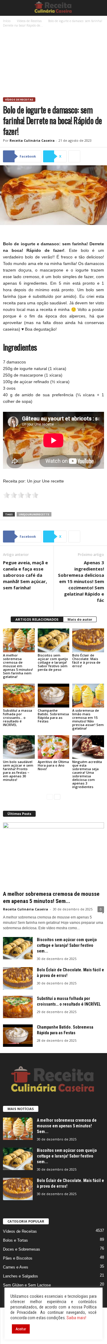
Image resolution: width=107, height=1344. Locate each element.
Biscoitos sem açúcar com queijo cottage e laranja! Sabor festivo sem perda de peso (53, 662)
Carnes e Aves (15, 1267)
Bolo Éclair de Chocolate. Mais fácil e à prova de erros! (86, 660)
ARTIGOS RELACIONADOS (37, 619)
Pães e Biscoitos (17, 1258)
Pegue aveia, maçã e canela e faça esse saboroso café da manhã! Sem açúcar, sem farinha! (25, 575)
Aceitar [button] (20, 1329)
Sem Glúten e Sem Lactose (27, 1285)
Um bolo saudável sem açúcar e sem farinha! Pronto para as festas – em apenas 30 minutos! (18, 770)
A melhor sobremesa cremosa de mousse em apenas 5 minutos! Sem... (51, 897)
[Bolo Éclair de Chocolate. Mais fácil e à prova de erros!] (88, 640)
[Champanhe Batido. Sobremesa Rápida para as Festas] (54, 696)
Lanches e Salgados (20, 1276)
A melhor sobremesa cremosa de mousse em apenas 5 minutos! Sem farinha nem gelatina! (18, 666)
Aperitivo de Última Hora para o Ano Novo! (53, 765)
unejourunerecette (34, 514)
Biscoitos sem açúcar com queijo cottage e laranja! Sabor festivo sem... (67, 945)
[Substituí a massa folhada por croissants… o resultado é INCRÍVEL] (19, 696)
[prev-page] (50, 797)
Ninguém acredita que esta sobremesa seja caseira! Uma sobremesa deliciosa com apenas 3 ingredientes (87, 774)
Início (6, 21)
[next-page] (57, 797)
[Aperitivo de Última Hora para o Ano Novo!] (54, 747)
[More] (74, 156)
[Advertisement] (53, 63)
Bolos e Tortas (15, 1240)
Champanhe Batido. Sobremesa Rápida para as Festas (53, 715)
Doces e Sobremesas (21, 1249)
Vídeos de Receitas (29, 21)
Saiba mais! (76, 1317)
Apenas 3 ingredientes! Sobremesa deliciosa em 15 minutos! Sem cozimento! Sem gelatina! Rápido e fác (81, 581)
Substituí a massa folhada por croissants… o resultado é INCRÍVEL (17, 717)
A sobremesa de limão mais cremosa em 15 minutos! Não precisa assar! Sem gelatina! (88, 719)
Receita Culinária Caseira (32, 140)
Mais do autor (79, 619)
